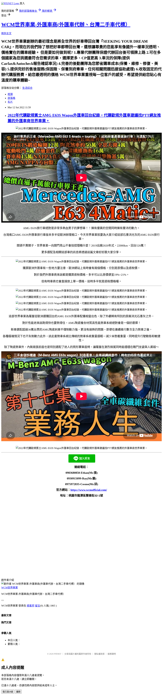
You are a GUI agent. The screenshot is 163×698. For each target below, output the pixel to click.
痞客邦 (30, 605)
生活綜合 (27, 88)
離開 (18, 692)
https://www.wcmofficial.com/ (89, 489)
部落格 (11, 98)
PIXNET (57, 654)
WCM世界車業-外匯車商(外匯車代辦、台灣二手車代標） (65, 24)
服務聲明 (112, 654)
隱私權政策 (99, 654)
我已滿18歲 (8, 692)
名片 (10, 102)
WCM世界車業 (9, 587)
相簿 (10, 94)
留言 (37, 605)
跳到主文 (6, 33)
